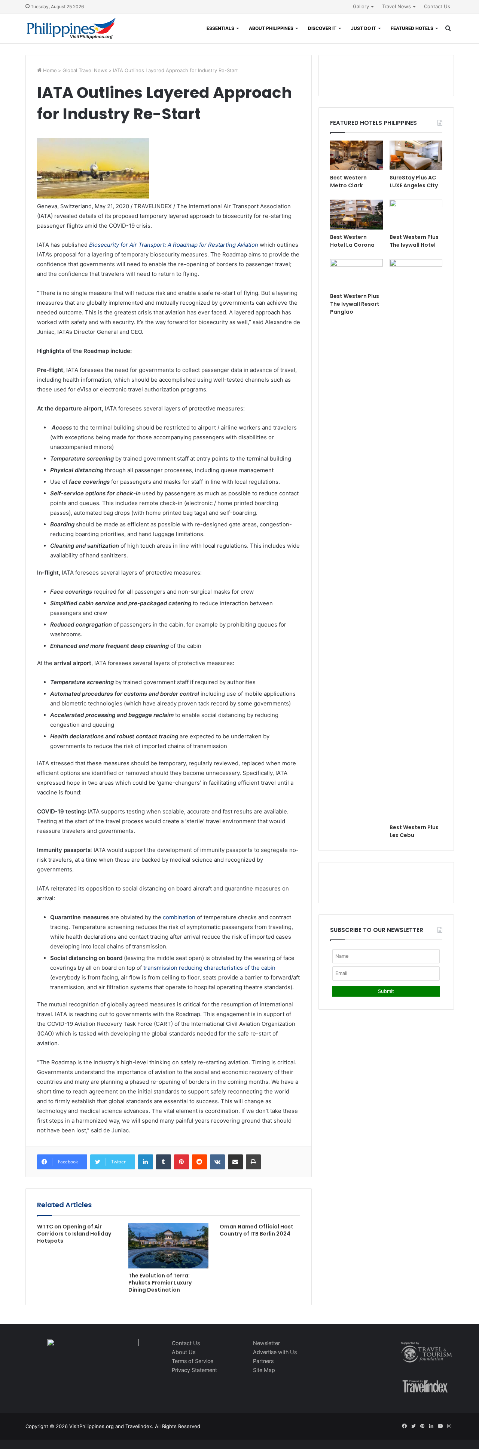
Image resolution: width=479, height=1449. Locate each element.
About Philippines (271, 28)
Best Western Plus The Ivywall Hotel (414, 241)
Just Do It (363, 28)
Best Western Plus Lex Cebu (414, 831)
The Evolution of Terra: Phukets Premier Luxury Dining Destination (160, 1282)
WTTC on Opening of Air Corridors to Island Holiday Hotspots (74, 1234)
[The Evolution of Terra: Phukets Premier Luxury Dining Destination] (168, 1245)
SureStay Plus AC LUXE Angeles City (414, 181)
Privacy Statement (194, 1370)
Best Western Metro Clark (348, 181)
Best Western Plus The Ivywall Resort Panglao (354, 304)
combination (179, 917)
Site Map (264, 1370)
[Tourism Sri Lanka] (71, 28)
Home (49, 70)
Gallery (361, 6)
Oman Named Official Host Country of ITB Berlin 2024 (256, 1230)
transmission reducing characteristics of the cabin (209, 967)
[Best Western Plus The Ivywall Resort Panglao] (356, 274)
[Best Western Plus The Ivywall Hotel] (416, 214)
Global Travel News (84, 70)
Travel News (396, 6)
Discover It (322, 28)
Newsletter (266, 1343)
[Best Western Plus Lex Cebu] (416, 539)
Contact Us (437, 6)
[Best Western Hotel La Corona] (356, 214)
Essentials (220, 28)
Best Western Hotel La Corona (352, 241)
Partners (263, 1361)
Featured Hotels (412, 28)
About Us (183, 1352)
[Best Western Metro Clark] (356, 155)
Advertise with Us (275, 1352)
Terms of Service (192, 1361)
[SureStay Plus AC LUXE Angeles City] (416, 155)
